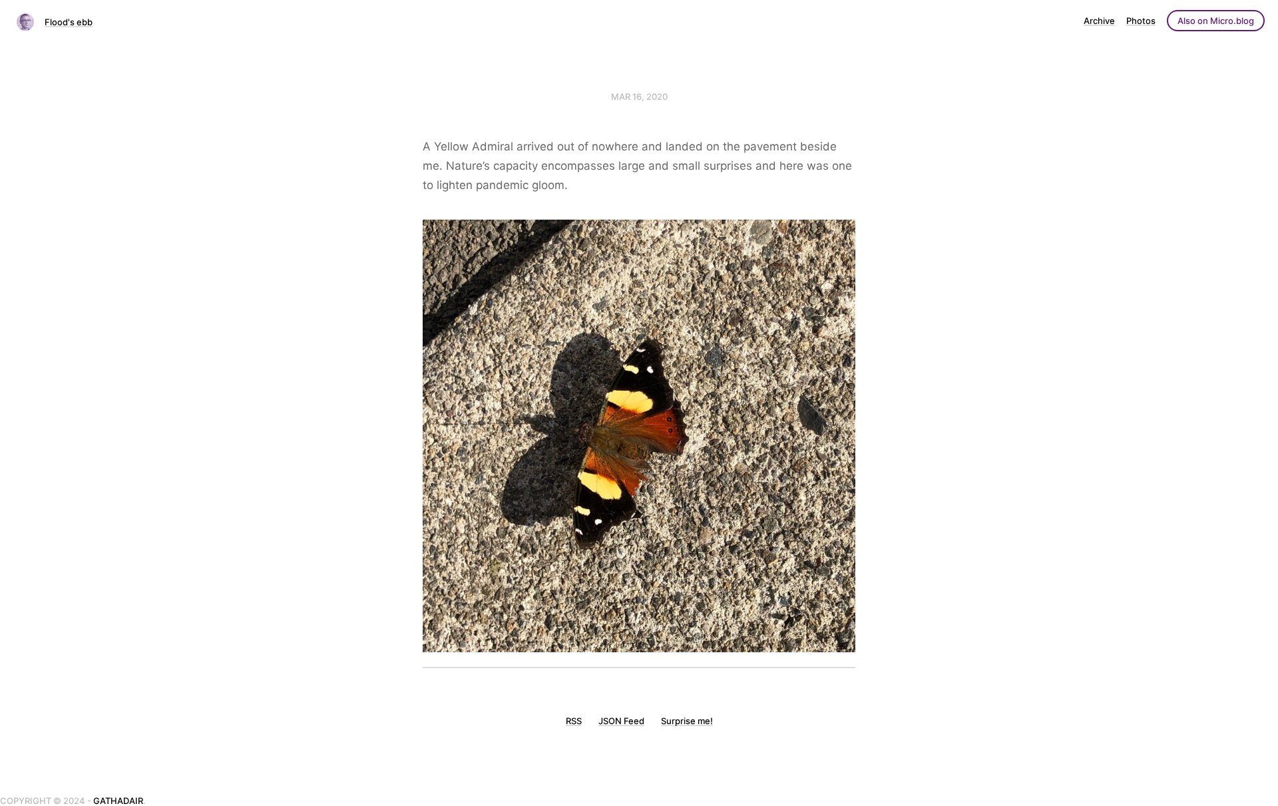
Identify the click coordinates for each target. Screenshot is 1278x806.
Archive (1099, 20)
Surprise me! (687, 720)
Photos (1141, 20)
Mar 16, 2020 (639, 96)
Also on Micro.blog (1215, 20)
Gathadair (118, 800)
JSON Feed (621, 720)
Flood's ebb (69, 22)
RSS (574, 720)
